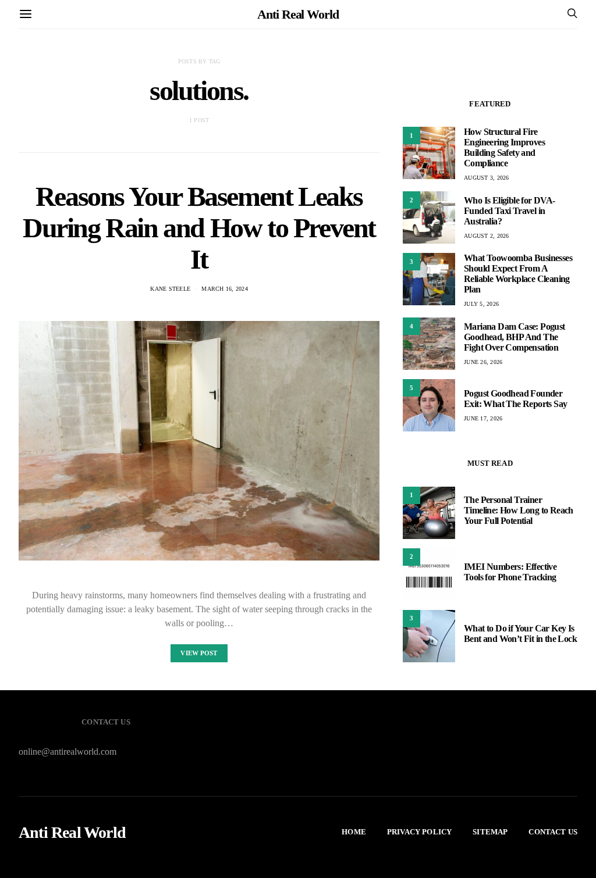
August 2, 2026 (486, 236)
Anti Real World (298, 14)
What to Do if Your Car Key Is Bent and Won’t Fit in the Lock (520, 633)
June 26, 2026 (483, 362)
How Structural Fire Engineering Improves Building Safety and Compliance (504, 147)
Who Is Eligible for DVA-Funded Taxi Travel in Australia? (509, 210)
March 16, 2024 (224, 288)
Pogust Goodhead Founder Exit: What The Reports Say (515, 398)
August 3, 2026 (486, 177)
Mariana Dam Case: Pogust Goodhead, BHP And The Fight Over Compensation (514, 337)
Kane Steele (170, 288)
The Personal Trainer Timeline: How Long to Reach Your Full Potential (518, 510)
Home (354, 831)
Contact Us (552, 831)
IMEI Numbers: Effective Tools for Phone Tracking (510, 572)
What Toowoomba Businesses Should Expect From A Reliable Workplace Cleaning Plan (518, 273)
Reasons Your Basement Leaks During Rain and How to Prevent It (199, 227)
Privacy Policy (419, 831)
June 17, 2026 (483, 418)
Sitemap (490, 831)
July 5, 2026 (481, 304)
